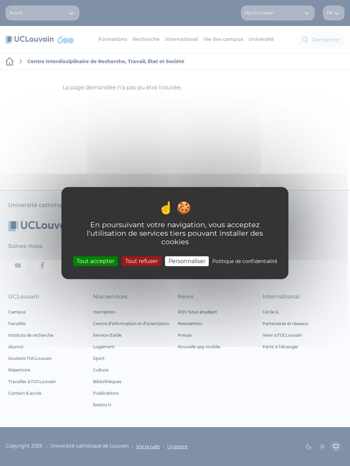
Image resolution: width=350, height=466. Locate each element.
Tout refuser (141, 261)
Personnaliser (187, 261)
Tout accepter (96, 261)
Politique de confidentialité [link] (244, 261)
